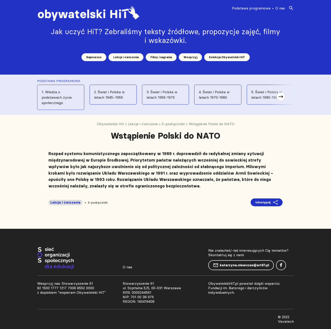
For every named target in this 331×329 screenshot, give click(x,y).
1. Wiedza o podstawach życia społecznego (57, 97)
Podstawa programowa (251, 8)
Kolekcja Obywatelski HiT (227, 57)
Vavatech (286, 321)
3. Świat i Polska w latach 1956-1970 (162, 95)
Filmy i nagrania (161, 57)
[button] (281, 97)
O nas (280, 8)
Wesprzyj (190, 57)
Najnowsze (94, 57)
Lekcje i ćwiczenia (126, 57)
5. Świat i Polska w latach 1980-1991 (266, 95)
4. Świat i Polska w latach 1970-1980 (214, 95)
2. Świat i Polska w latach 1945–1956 (109, 95)
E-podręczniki (98, 202)
